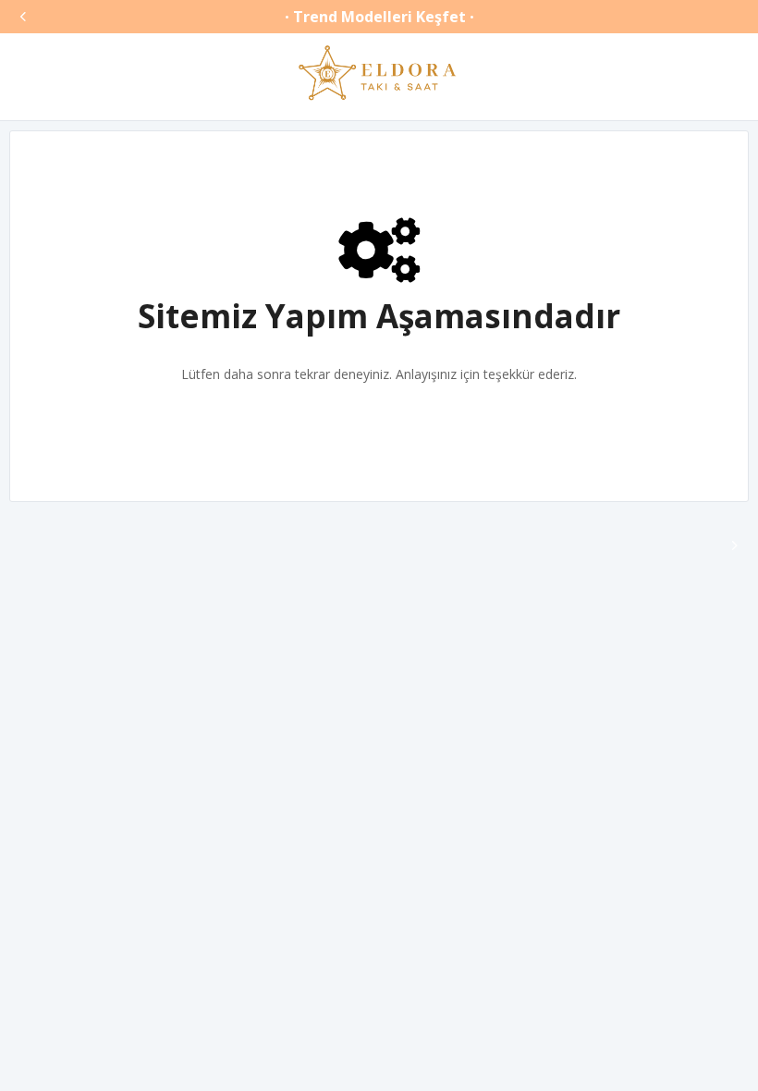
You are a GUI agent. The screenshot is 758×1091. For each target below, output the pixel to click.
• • (379, 16)
